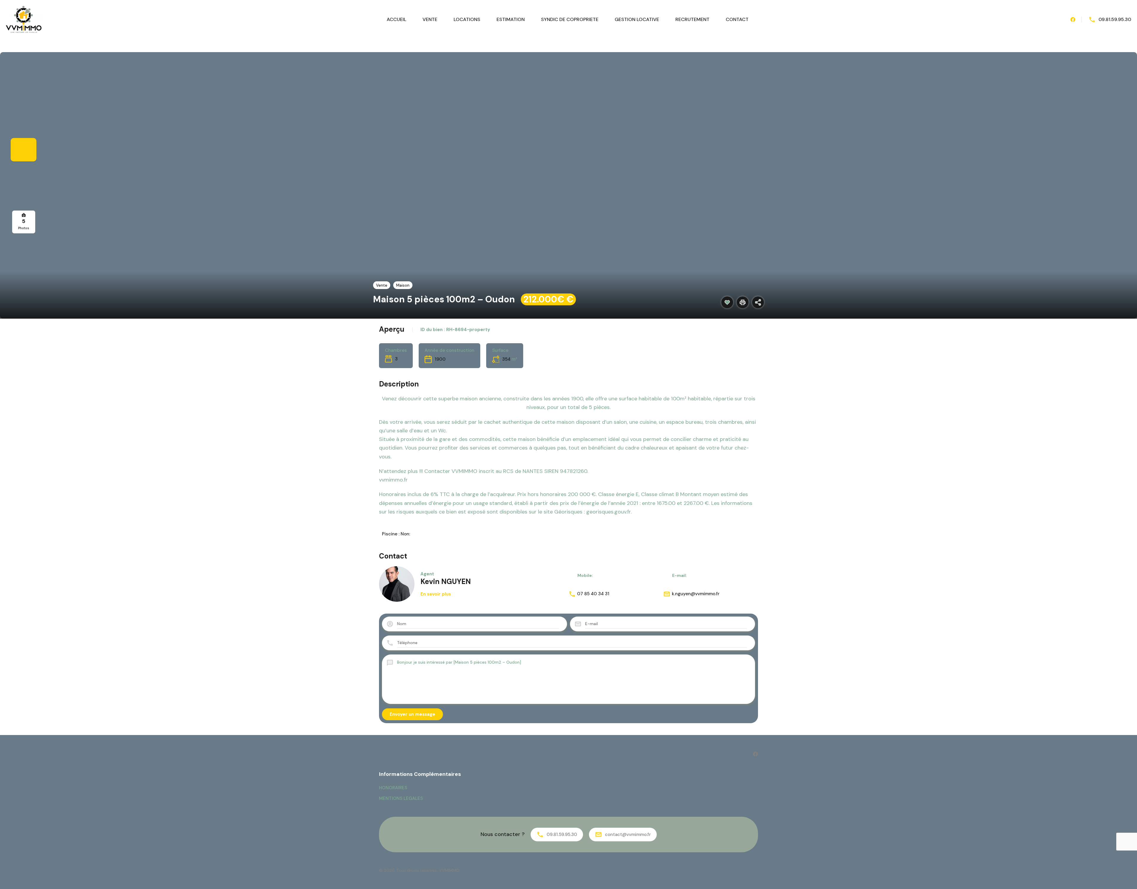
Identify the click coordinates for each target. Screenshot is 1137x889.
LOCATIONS (467, 19)
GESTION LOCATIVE (637, 19)
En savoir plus (435, 594)
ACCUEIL (396, 19)
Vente (381, 285)
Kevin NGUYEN (445, 581)
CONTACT (737, 19)
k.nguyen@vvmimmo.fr (696, 594)
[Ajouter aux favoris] (727, 302)
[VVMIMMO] (23, 19)
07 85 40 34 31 (593, 594)
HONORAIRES (393, 788)
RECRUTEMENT (692, 19)
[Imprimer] (743, 302)
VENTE (430, 19)
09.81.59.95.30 (1115, 19)
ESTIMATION (511, 19)
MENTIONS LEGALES (401, 798)
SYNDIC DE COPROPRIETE (569, 19)
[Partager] (758, 302)
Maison (402, 285)
